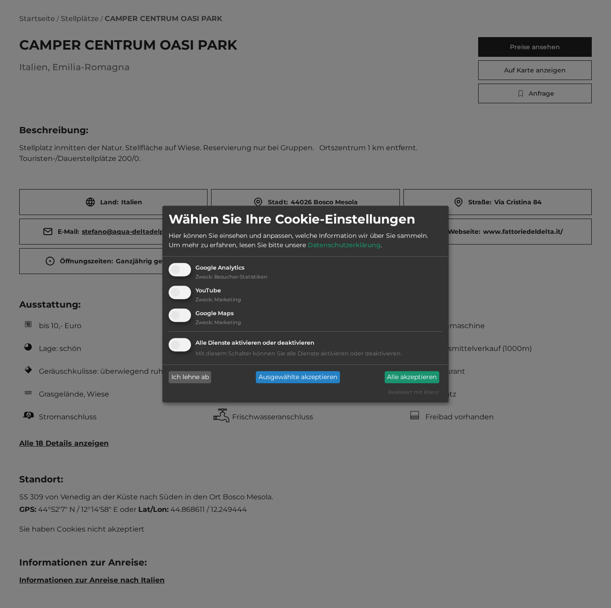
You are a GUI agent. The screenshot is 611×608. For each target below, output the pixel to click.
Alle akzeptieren (412, 377)
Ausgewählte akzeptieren (298, 377)
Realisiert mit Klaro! (413, 392)
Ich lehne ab (190, 377)
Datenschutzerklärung (344, 245)
